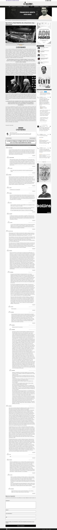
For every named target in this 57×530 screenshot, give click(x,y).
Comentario (8, 500)
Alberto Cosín (39, 60)
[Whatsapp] (23, 47)
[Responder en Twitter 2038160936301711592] (40, 131)
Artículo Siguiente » (33, 138)
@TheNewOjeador (42, 127)
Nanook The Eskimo (43, 56)
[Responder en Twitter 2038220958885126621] (40, 122)
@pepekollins (43, 126)
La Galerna (39, 64)
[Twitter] (18, 47)
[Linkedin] (20, 47)
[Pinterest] (21, 47)
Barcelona (7, 57)
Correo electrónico (9, 513)
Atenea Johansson (40, 53)
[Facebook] (16, 47)
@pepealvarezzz (47, 127)
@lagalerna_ (44, 134)
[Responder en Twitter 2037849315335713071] (40, 160)
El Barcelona (21, 115)
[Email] (25, 47)
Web (6, 517)
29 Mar (47, 126)
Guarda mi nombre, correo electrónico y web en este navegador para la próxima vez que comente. (20, 522)
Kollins (40, 126)
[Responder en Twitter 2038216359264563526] (40, 145)
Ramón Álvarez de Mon (13, 132)
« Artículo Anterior (8, 138)
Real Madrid (22, 52)
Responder (34, 155)
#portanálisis (41, 137)
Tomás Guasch (42, 49)
